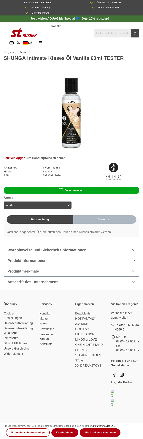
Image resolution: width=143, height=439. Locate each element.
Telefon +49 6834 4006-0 (127, 327)
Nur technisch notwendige (28, 432)
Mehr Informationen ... (104, 426)
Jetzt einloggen (14, 158)
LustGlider (82, 329)
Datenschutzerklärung (18, 323)
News (43, 323)
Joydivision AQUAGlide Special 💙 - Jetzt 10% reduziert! (69, 18)
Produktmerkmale (23, 271)
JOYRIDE (81, 323)
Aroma (8, 197)
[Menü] (40, 43)
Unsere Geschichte (16, 348)
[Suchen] (135, 33)
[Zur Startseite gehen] (24, 32)
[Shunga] (113, 171)
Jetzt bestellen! (74, 190)
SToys (79, 360)
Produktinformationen (26, 261)
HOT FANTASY (85, 318)
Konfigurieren (65, 432)
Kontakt (44, 313)
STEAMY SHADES (88, 355)
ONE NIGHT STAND (89, 344)
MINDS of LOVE (86, 339)
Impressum (11, 338)
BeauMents (82, 313)
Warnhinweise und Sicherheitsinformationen (46, 250)
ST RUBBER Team (16, 343)
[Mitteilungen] (11, 43)
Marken (56, 26)
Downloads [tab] (105, 219)
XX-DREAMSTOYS (88, 365)
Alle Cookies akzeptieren (100, 432)
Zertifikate (46, 344)
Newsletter (46, 329)
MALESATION (84, 334)
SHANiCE (82, 350)
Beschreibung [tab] (40, 219)
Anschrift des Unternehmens (32, 282)
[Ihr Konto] (18, 43)
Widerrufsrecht (13, 353)
